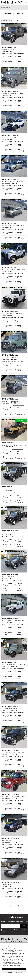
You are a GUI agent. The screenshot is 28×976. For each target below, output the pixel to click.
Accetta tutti (14, 969)
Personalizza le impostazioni (14, 972)
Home (2, 7)
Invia (23, 925)
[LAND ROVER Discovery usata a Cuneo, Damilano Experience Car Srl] (14, 869)
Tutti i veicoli (7, 7)
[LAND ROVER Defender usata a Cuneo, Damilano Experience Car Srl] (14, 34)
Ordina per (8, 14)
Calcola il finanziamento (18, 53)
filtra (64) (20, 14)
